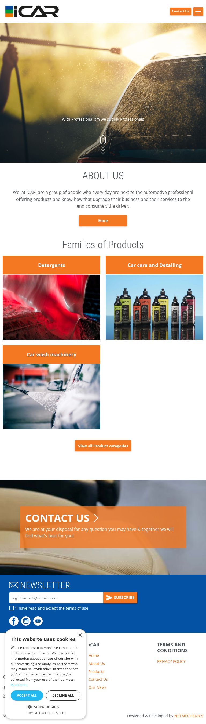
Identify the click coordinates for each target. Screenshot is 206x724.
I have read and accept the (52, 608)
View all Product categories (103, 445)
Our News (97, 687)
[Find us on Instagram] (26, 621)
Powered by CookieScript (46, 713)
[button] (45, 706)
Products (96, 671)
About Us (97, 663)
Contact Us (180, 11)
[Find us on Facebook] (14, 621)
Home (94, 655)
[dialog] (45, 674)
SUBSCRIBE (123, 597)
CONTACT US (57, 518)
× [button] (80, 635)
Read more (19, 685)
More (103, 220)
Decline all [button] (63, 695)
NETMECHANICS (188, 715)
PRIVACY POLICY (171, 661)
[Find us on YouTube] (38, 621)
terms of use (77, 608)
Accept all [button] (27, 695)
